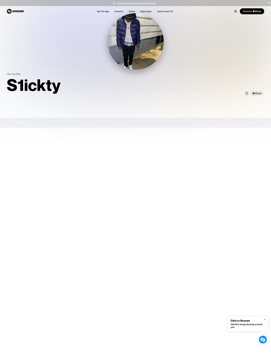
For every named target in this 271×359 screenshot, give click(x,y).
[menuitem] (103, 11)
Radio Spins (146, 11)
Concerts (118, 11)
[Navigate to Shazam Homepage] (15, 11)
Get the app (103, 11)
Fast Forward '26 (165, 11)
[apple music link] (257, 93)
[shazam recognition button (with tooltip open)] (262, 339)
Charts (132, 11)
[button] (269, 2)
